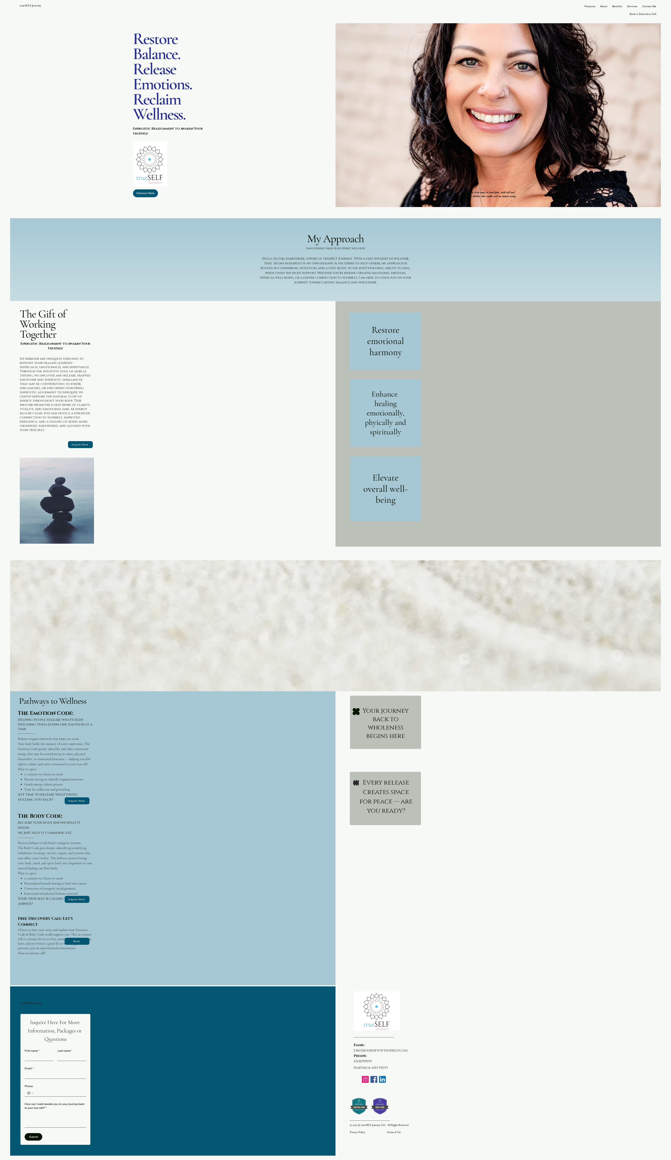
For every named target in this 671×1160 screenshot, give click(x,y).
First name (32, 1050)
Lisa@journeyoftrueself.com (381, 1050)
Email (29, 1068)
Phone (29, 1086)
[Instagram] (365, 1079)
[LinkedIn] (382, 1079)
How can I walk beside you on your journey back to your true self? (54, 1106)
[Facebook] (373, 1079)
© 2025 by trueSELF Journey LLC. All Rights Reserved (379, 1125)
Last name (64, 1050)
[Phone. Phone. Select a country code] (30, 1093)
